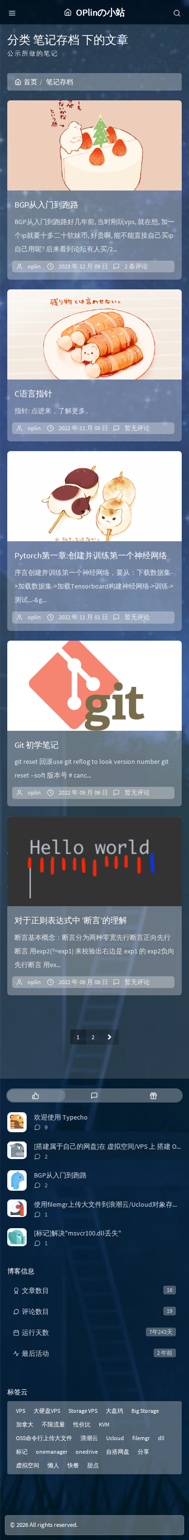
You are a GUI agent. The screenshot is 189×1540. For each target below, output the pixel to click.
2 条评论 (136, 266)
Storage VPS (82, 1410)
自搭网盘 (117, 1451)
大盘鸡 (114, 1410)
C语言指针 (33, 393)
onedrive (87, 1451)
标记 (22, 1451)
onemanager (51, 1451)
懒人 (53, 1465)
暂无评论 (137, 428)
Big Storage (145, 1410)
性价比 (82, 1424)
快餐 (73, 1465)
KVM (104, 1424)
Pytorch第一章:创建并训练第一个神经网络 (91, 555)
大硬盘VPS (46, 1410)
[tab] (35, 1095)
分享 (143, 1451)
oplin (34, 266)
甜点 (93, 1465)
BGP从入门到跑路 (47, 204)
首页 (30, 81)
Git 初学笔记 (37, 745)
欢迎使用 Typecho (61, 1117)
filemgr (141, 1438)
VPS (20, 1410)
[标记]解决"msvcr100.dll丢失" (77, 1233)
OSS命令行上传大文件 (44, 1438)
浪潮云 (89, 1438)
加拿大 (24, 1424)
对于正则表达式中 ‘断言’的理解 (71, 920)
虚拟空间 (27, 1465)
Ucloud (115, 1438)
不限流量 (53, 1424)
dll (161, 1438)
